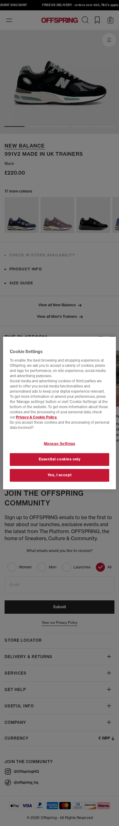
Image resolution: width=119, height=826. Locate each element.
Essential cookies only (60, 459)
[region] (59, 413)
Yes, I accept (59, 475)
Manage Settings (59, 444)
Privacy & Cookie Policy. (36, 417)
